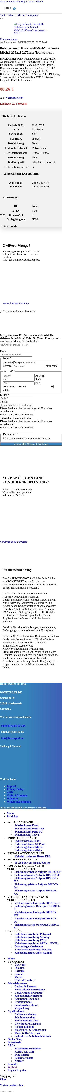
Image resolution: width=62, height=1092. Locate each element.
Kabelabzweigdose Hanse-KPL (33, 856)
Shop (11, 15)
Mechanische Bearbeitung (30, 989)
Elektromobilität (24, 1026)
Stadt (38, 379)
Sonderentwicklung (26, 1005)
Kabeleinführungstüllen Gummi (33, 952)
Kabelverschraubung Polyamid (33, 934)
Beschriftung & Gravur (28, 992)
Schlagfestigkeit (24, 1057)
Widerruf (12, 798)
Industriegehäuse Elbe (28, 840)
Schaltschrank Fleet (26, 825)
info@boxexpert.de (12, 738)
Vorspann (19, 362)
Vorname (8, 365)
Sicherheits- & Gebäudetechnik (33, 1036)
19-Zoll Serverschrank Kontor (32, 862)
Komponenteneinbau (27, 998)
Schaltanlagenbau (25, 1017)
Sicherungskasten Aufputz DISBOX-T (37, 875)
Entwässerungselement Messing (33, 949)
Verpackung (22, 1008)
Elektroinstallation (25, 1014)
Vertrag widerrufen (11, 1085)
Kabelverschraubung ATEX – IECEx (37, 943)
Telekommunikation (26, 1020)
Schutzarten (22, 1054)
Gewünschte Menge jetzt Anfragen (31, 444)
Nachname (52, 365)
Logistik (19, 970)
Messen (19, 977)
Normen (19, 1060)
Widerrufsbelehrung (19, 801)
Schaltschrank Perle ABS (29, 828)
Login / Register (17, 1070)
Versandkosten (14, 97)
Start (3, 15)
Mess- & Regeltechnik (27, 1032)
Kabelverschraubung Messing (32, 937)
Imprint (11, 786)
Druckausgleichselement (29, 946)
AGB (10, 792)
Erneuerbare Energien (28, 1023)
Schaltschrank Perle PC (29, 831)
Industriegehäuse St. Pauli (30, 844)
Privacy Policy (15, 789)
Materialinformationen (28, 1048)
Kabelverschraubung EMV (30, 940)
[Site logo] (33, 14)
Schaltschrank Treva (27, 834)
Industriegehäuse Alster (28, 850)
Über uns (20, 964)
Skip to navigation (10, 1)
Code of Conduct (17, 795)
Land (5, 389)
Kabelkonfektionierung (28, 995)
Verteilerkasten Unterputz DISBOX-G (37, 902)
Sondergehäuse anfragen (13, 541)
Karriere (20, 974)
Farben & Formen (25, 986)
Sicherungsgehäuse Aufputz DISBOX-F (38, 871)
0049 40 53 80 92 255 (13, 725)
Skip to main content (31, 1)
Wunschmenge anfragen (16, 303)
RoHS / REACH (24, 1051)
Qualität (19, 967)
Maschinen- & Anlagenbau (30, 1029)
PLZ (37, 383)
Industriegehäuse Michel (29, 847)
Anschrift (40, 375)
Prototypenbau (23, 1001)
